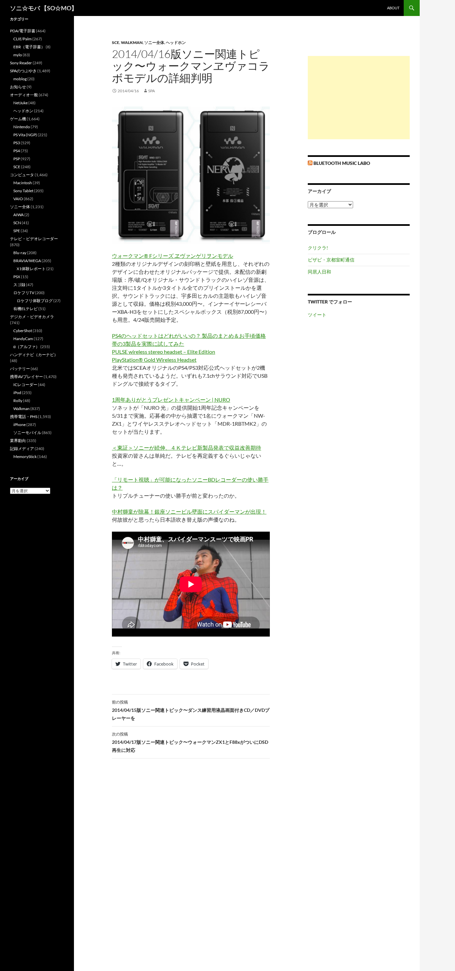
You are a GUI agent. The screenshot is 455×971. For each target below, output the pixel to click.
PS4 (16, 150)
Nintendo (21, 126)
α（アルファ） (26, 346)
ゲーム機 (18, 118)
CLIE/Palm (22, 38)
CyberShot (22, 330)
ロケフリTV (23, 292)
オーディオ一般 (24, 94)
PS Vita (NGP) (25, 134)
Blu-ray (19, 252)
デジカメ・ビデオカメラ (32, 316)
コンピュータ (22, 174)
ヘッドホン (176, 42)
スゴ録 (19, 284)
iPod (17, 392)
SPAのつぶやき (23, 70)
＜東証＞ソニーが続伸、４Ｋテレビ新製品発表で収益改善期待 (186, 447)
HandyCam (23, 338)
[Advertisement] (359, 97)
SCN (17, 222)
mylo (17, 54)
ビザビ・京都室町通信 (331, 259)
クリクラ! (318, 247)
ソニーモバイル (27, 432)
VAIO (18, 198)
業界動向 (18, 440)
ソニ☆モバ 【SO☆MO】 (43, 8)
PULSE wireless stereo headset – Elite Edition (163, 351)
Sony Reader (21, 62)
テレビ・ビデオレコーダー (34, 238)
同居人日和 (319, 271)
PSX (16, 276)
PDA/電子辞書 (22, 30)
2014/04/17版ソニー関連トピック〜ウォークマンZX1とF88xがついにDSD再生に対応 (190, 742)
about (393, 8)
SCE (115, 42)
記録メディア (22, 448)
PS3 (16, 142)
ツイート (317, 314)
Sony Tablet (23, 190)
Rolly (17, 400)
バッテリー (20, 368)
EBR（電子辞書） (29, 46)
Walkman (132, 42)
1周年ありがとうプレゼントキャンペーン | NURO (171, 399)
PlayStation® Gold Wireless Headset (154, 359)
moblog (20, 78)
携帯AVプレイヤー (26, 376)
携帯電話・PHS (23, 416)
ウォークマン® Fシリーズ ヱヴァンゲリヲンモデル (172, 255)
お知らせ (18, 86)
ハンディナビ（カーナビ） (34, 354)
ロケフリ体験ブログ (35, 300)
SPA (151, 90)
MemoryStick (25, 456)
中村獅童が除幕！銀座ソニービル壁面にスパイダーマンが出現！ (189, 511)
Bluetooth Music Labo (341, 163)
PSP (16, 158)
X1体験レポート (31, 268)
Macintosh (22, 182)
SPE (16, 230)
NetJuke (20, 102)
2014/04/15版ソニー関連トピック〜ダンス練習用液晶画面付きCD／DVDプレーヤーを (190, 710)
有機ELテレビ (25, 308)
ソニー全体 (154, 42)
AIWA (18, 214)
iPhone (19, 424)
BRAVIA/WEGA (27, 260)
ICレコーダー (25, 384)
